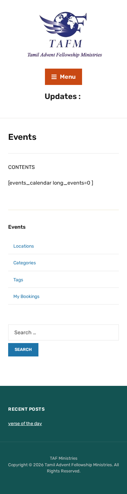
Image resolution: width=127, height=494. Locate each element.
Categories (24, 263)
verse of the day (25, 423)
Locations (23, 246)
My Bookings (26, 296)
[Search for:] (63, 332)
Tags (18, 280)
